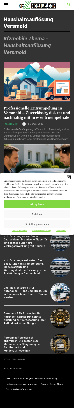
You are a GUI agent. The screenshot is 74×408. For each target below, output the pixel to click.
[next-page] (64, 150)
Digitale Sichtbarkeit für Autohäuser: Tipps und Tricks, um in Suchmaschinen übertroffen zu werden (25, 292)
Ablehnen (37, 214)
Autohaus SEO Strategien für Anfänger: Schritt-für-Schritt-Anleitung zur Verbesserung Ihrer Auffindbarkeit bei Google (25, 318)
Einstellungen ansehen (37, 224)
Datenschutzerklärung (41, 230)
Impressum (61, 230)
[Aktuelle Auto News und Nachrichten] (37, 5)
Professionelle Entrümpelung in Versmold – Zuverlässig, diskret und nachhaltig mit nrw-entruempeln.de (37, 113)
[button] (68, 177)
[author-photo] (24, 124)
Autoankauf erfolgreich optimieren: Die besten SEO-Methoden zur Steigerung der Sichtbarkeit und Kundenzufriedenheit (22, 344)
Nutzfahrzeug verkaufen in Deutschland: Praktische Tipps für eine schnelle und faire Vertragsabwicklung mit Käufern (25, 241)
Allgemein (11, 124)
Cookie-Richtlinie (19, 230)
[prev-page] (57, 150)
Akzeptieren (37, 204)
